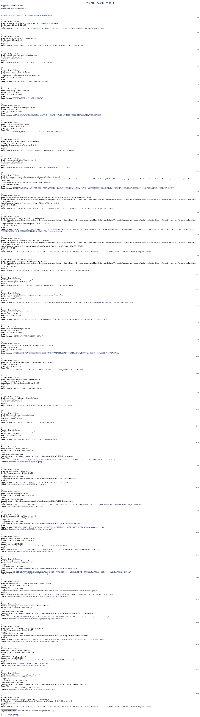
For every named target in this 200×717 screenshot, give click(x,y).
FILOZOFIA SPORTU (166, 188)
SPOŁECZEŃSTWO (56, 405)
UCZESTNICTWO (57, 229)
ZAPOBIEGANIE (151, 229)
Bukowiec (29, 259)
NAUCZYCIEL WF (121, 252)
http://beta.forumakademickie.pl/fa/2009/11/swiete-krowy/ (24, 506)
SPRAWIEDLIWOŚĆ (107, 505)
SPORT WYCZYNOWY (21, 98)
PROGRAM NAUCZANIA (87, 252)
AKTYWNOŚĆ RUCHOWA (48, 45)
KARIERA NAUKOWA (79, 549)
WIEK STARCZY (95, 115)
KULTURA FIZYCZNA (21, 62)
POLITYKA (31, 388)
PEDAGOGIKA (102, 353)
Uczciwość (137, 505)
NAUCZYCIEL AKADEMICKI (37, 81)
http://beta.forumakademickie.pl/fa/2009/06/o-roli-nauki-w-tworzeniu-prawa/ (30, 690)
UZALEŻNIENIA (19, 45)
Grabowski (16, 21)
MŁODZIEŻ (79, 45)
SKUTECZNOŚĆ (78, 209)
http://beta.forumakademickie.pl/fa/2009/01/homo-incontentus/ (25, 484)
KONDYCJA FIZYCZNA (41, 209)
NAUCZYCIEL (66, 270)
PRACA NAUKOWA (115, 572)
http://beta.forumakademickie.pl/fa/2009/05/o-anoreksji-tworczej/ (26, 574)
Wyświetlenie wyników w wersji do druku (38, 15)
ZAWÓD (68, 527)
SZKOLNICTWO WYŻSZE (49, 270)
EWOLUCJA (30, 422)
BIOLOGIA (137, 188)
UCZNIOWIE (99, 29)
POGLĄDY (117, 188)
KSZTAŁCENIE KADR (105, 252)
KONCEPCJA (127, 188)
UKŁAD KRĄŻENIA (165, 229)
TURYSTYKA (32, 132)
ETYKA (22, 81)
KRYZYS (69, 229)
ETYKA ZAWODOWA (62, 549)
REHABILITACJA (101, 319)
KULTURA (62, 45)
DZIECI (70, 45)
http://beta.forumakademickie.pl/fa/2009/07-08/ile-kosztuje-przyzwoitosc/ (29, 551)
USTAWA (50, 62)
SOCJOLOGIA (56, 132)
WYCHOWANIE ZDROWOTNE (83, 29)
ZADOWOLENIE (56, 482)
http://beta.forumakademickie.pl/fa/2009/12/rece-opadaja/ (24, 462)
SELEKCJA (58, 370)
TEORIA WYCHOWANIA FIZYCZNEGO (56, 29)
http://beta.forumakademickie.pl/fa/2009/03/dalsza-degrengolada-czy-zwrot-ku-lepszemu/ (34, 619)
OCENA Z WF (75, 353)
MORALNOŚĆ (121, 505)
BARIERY (127, 572)
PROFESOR (77, 617)
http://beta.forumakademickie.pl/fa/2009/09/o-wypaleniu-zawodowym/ (28, 529)
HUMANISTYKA (106, 188)
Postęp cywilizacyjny (55, 231)
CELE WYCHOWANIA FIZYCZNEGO (55, 302)
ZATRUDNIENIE (109, 594)
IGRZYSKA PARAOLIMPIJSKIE (24, 319)
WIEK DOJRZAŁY (128, 229)
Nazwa (102, 639)
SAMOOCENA (118, 302)
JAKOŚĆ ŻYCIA (42, 405)
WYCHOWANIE (32, 45)
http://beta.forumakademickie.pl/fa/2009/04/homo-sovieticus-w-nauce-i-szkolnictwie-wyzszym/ (36, 596)
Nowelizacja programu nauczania (140, 252)
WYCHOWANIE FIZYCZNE (61, 209)
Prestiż (102, 527)
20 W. (76, 405)
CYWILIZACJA (90, 209)
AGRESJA (16, 132)
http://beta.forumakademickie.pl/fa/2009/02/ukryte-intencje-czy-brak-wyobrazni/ (31, 641)
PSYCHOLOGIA (44, 132)
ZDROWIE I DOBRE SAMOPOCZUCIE (74, 115)
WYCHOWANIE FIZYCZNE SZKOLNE (27, 29)
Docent (110, 617)
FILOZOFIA (76, 270)
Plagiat (130, 505)
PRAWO (40, 98)
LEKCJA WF (77, 229)
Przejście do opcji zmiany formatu (12, 15)
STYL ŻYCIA (42, 231)
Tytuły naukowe (87, 617)
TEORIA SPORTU (49, 188)
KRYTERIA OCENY (88, 353)
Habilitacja (103, 617)
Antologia (85, 270)
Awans (96, 617)
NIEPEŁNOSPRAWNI (86, 319)
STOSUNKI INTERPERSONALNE (46, 439)
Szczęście (66, 482)
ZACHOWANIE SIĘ (75, 572)
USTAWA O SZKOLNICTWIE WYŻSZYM (55, 639)
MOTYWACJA (78, 527)
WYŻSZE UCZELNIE (72, 460)
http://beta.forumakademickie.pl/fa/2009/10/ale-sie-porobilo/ (25, 665)
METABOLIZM (179, 229)
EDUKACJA (146, 188)
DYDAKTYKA (113, 353)
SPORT (32, 62)
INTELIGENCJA (18, 422)
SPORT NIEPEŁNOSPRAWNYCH (49, 319)
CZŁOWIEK (41, 62)
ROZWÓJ (45, 482)
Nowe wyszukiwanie (10, 715)
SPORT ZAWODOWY (69, 319)
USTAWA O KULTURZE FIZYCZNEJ (26, 115)
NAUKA (16, 81)
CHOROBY (140, 229)
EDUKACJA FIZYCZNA (91, 229)
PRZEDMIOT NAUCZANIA (67, 252)
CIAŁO (154, 188)
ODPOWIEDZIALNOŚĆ (90, 505)
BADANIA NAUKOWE (66, 150)
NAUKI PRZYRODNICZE (90, 188)
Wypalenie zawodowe (91, 527)
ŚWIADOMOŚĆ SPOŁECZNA (26, 231)
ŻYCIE (38, 482)
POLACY (53, 150)
